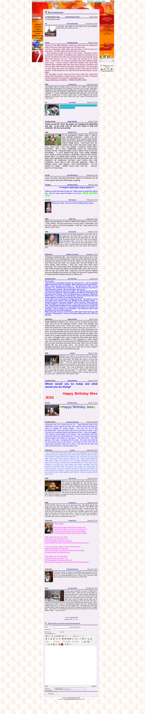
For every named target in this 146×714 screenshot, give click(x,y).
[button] (46, 636)
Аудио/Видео (37, 31)
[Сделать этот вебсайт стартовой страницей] (56, 1)
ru (73, 1)
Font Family (68, 641)
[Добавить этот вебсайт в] (59, 1)
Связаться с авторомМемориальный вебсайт (71, 699)
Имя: (46, 627)
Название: (48, 629)
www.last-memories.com (35, 2)
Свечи (37, 33)
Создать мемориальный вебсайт (71, 697)
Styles (47, 641)
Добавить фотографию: (48, 689)
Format (57, 641)
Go (42, 18)
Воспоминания (37, 38)
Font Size (76, 641)
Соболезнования (38, 36)
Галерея (37, 29)
